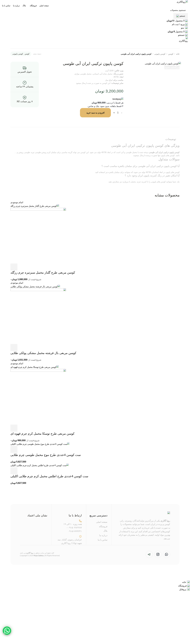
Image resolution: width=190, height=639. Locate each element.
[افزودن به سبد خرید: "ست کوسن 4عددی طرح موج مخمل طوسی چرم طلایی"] (13, 449)
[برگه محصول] (38, 235)
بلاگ (105, 531)
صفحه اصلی (101, 522)
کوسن (170, 54)
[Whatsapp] (166, 554)
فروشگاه (103, 526)
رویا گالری (165, 521)
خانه (178, 54)
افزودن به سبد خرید (95, 113)
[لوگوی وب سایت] (182, 2)
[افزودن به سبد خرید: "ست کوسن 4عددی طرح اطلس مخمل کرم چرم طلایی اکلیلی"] (13, 470)
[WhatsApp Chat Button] (7, 630)
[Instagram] (157, 554)
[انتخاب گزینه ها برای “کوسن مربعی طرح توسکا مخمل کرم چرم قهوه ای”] (13, 428)
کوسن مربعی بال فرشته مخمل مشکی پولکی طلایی (43, 353)
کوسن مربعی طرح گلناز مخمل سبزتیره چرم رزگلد (42, 272)
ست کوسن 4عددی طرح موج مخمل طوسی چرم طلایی (45, 455)
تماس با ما (102, 540)
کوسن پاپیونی (159, 54)
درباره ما (103, 535)
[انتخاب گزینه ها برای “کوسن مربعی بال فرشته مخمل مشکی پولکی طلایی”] (13, 347)
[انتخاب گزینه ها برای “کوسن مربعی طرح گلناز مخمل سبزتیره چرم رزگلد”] (13, 267)
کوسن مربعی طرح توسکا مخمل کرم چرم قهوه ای (42, 433)
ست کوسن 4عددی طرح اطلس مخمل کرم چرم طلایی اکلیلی (49, 476)
